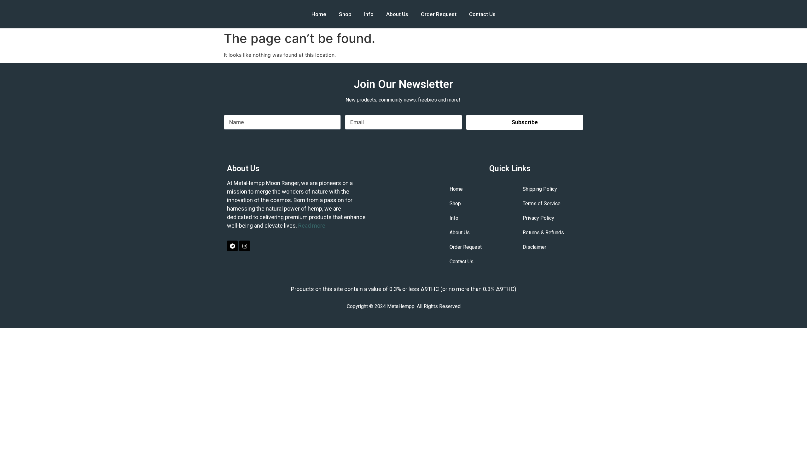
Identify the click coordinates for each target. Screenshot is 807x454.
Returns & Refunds (543, 233)
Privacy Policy (538, 218)
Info (369, 14)
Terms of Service (541, 204)
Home (318, 14)
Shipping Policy (540, 189)
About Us (397, 14)
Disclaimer (534, 247)
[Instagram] (244, 246)
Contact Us (482, 14)
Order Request (438, 14)
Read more (311, 225)
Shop (345, 14)
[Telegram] (232, 246)
